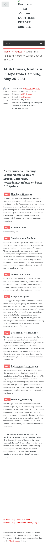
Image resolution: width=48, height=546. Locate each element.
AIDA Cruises (26, 94)
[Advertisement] (24, 138)
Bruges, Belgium (20, 296)
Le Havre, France (20, 274)
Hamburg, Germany (31, 88)
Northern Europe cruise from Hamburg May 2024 (22, 522)
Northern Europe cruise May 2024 (16, 520)
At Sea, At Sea (18, 227)
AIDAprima (25, 97)
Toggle (5, 5)
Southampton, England (23, 238)
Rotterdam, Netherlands (24, 332)
